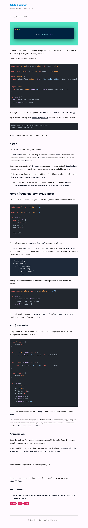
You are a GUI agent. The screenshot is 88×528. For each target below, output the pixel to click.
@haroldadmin (16, 481)
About (30, 8)
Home (12, 8)
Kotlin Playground (40, 117)
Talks (25, 8)
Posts (18, 8)
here (59, 243)
